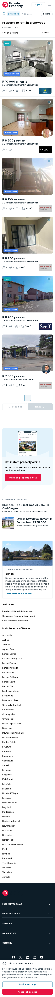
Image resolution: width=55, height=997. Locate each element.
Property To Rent (12, 914)
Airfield (5, 640)
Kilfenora (6, 770)
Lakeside (6, 788)
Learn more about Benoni (18, 593)
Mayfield (6, 807)
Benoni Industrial (10, 668)
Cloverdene (7, 709)
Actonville (7, 635)
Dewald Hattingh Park (12, 733)
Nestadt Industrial (11, 821)
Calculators (9, 933)
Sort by (45, 33)
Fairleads (6, 751)
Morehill (6, 816)
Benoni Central (9, 654)
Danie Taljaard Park (11, 723)
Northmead (7, 830)
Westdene (7, 872)
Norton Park (8, 840)
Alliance (6, 644)
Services (7, 923)
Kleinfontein (8, 779)
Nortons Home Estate (12, 844)
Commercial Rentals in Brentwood (18, 616)
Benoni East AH (9, 663)
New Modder (8, 826)
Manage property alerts (23, 477)
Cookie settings (27, 984)
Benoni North (8, 672)
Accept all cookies (27, 992)
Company (7, 943)
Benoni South (8, 681)
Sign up (38, 5)
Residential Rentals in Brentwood (18, 611)
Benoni (18, 27)
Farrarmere (7, 756)
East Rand (6, 27)
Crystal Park (8, 719)
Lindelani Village (10, 793)
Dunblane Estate (10, 737)
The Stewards (9, 863)
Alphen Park (8, 649)
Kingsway (7, 774)
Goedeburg (7, 760)
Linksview (6, 798)
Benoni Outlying (10, 677)
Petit (4, 849)
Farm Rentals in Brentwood (15, 620)
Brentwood (7, 695)
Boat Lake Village (10, 691)
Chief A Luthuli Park (11, 705)
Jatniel (5, 765)
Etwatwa (6, 747)
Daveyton (7, 728)
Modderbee (8, 812)
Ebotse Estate (9, 742)
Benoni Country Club (12, 658)
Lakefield (6, 784)
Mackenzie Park (9, 802)
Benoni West (8, 686)
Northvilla (7, 835)
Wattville (6, 867)
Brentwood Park (10, 700)
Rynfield (6, 853)
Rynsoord (7, 858)
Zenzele (6, 877)
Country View (9, 714)
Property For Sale (12, 904)
